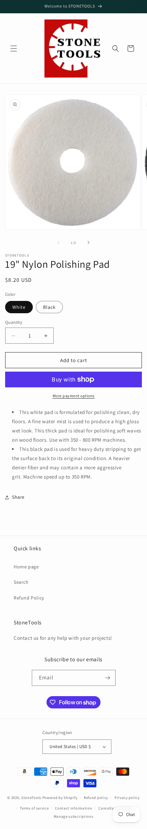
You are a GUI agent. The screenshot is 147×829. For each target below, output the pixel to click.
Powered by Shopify (60, 797)
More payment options (74, 395)
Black (49, 307)
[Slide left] (58, 242)
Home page (26, 567)
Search (21, 582)
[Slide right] (88, 242)
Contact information (73, 808)
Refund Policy (29, 598)
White (19, 307)
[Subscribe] (107, 678)
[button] (13, 48)
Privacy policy (127, 797)
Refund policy (96, 797)
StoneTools (31, 797)
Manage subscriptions (74, 816)
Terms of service (34, 808)
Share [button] (18, 497)
